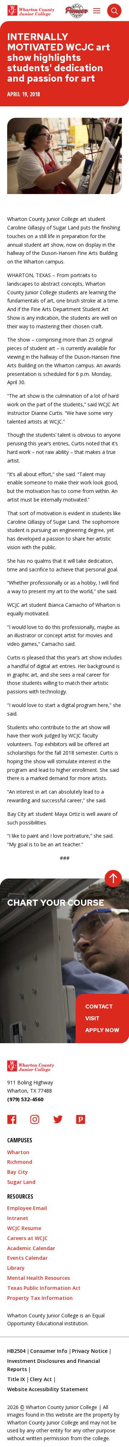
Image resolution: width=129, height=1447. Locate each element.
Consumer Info (48, 1350)
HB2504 (16, 1350)
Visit (92, 1018)
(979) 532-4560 (25, 1099)
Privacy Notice (90, 1350)
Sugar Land (21, 1182)
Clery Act (41, 1379)
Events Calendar (27, 1257)
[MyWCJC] (76, 11)
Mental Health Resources (38, 1277)
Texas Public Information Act (44, 1287)
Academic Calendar (31, 1248)
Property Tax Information (40, 1297)
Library (16, 1267)
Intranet (17, 1218)
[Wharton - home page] (31, 11)
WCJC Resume (24, 1228)
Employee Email (27, 1208)
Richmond (19, 1161)
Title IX (16, 1379)
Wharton (18, 1152)
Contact (99, 1006)
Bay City (17, 1171)
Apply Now (102, 1030)
